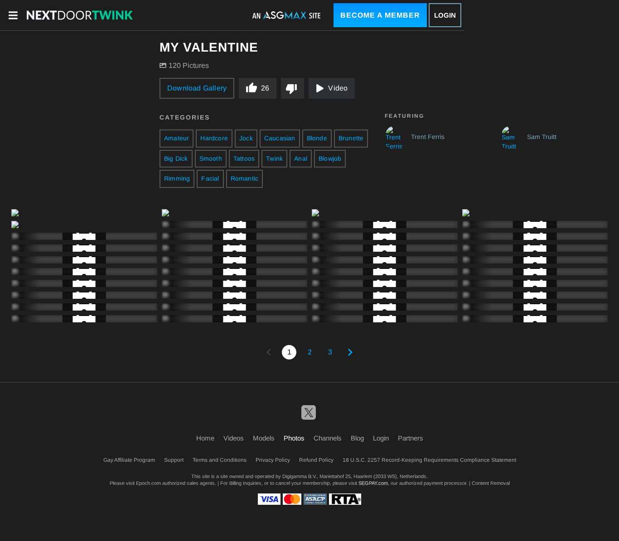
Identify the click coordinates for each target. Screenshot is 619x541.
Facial (210, 178)
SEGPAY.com (373, 483)
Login (445, 15)
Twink (274, 158)
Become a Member (380, 15)
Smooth (210, 158)
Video (338, 88)
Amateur (176, 138)
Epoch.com (148, 483)
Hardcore (214, 138)
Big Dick (176, 158)
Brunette (351, 138)
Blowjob (330, 158)
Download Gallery (197, 88)
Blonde (317, 138)
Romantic (245, 178)
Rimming (177, 178)
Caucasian (279, 138)
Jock (246, 138)
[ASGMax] (79, 15)
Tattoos (244, 158)
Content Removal (491, 483)
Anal (300, 158)
